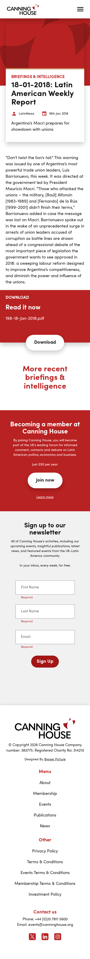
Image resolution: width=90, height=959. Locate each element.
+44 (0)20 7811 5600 (51, 919)
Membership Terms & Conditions (45, 884)
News (45, 826)
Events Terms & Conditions (45, 873)
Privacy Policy (45, 851)
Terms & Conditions (45, 862)
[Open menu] (80, 9)
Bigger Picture (55, 759)
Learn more (45, 497)
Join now (45, 480)
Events (45, 804)
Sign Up (45, 661)
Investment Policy (45, 894)
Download (45, 342)
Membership (45, 794)
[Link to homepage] (45, 728)
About (45, 783)
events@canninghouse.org (50, 925)
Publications (45, 815)
